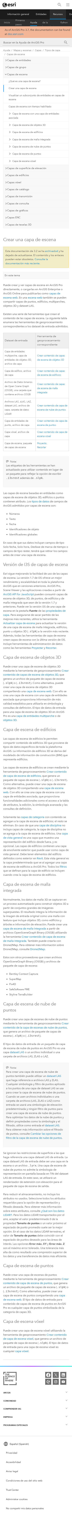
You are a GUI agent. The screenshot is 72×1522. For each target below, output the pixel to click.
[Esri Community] (48, 1382)
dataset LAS (17, 1052)
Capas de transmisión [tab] (19, 196)
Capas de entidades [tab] (19, 60)
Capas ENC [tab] (13, 217)
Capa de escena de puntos (26, 153)
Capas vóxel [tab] (14, 182)
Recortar (41, 447)
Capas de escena (16, 54)
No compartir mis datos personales (25, 1508)
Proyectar (37, 647)
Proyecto (42, 443)
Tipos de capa (52, 50)
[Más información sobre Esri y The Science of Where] (10, 1379)
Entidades (41, 14)
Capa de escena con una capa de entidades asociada (34, 115)
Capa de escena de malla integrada (31, 139)
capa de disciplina (50, 825)
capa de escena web (38, 691)
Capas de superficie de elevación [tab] (26, 168)
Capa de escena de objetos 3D (29, 125)
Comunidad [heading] (9, 1401)
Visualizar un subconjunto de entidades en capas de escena (36, 97)
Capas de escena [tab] (17, 74)
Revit (40, 858)
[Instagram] (56, 1382)
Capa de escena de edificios (27, 132)
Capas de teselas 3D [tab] (19, 224)
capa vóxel (21, 1351)
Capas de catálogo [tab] (18, 189)
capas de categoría (32, 817)
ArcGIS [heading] (7, 1392)
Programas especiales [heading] (15, 1425)
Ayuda (33, 22)
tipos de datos (40, 501)
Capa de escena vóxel (24, 161)
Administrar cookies (16, 1499)
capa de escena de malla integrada (24, 928)
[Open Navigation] (68, 4)
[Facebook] (48, 1375)
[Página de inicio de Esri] (9, 4)
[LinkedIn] (63, 1375)
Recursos (58, 14)
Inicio (7, 22)
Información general (18, 14)
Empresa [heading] (8, 1417)
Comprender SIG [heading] (12, 1409)
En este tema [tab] (12, 275)
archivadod (51, 251)
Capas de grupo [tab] (16, 67)
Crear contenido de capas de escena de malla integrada (51, 388)
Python (64, 22)
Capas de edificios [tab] (18, 175)
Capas (38, 50)
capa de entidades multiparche (35, 715)
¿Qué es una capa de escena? (25, 81)
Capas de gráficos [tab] (17, 210)
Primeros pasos (20, 22)
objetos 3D (9, 720)
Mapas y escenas (22, 50)
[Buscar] (59, 4)
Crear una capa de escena (22, 88)
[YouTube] (63, 1382)
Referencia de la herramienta (48, 22)
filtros (63, 866)
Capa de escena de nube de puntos (31, 146)
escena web (35, 297)
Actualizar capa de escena (19, 623)
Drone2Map (37, 949)
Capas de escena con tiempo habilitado (30, 106)
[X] (56, 1375)
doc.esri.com (15, 34)
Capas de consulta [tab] (18, 203)
